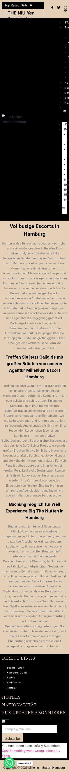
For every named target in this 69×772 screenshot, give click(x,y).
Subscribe (12, 738)
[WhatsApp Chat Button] (9, 762)
